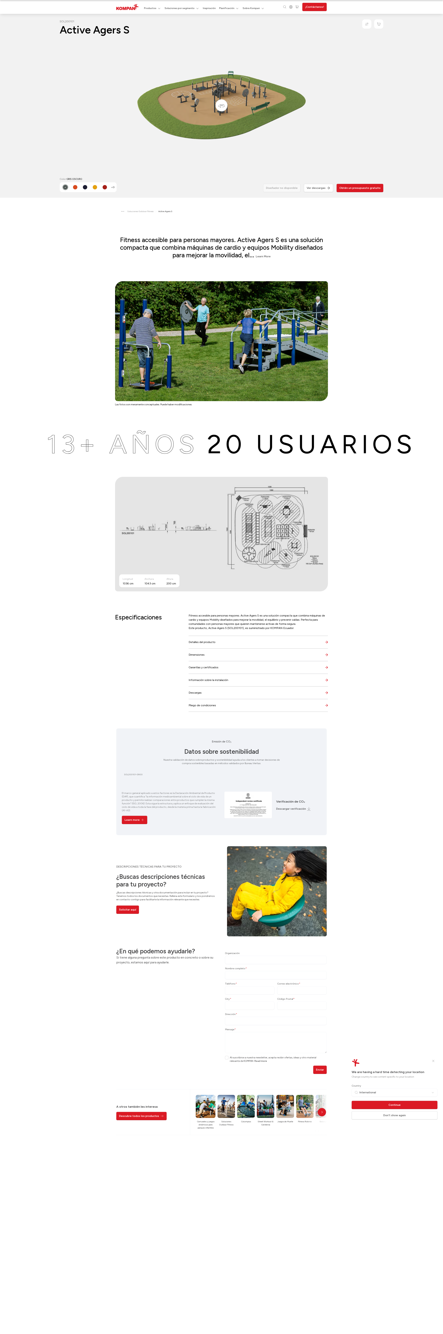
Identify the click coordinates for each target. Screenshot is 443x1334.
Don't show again (394, 1115)
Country (356, 1085)
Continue (394, 1104)
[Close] (433, 1061)
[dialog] (221, 667)
